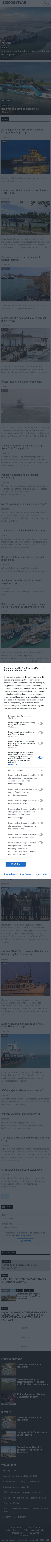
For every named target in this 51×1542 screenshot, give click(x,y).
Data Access (25, 874)
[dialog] (25, 771)
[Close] (45, 668)
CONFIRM (15, 864)
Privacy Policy (41, 874)
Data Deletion (10, 874)
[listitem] (25, 717)
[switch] (40, 723)
